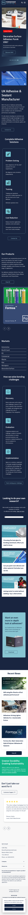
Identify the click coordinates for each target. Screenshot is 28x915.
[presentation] (24, 3)
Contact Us (8, 130)
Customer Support (9, 792)
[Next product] (8, 328)
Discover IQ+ (9, 52)
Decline (14, 909)
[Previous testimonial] (4, 828)
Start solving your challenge (14, 483)
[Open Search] (22, 2)
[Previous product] (4, 328)
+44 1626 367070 (9, 857)
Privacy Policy (19, 902)
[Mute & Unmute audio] (25, 84)
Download (11, 652)
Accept (14, 905)
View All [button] (14, 753)
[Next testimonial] (8, 828)
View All (8, 282)
